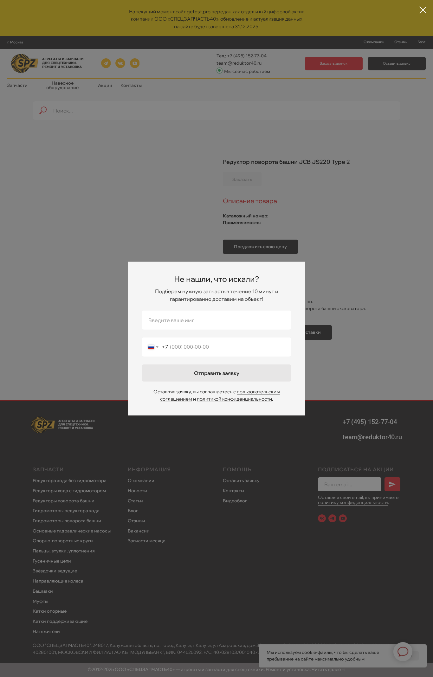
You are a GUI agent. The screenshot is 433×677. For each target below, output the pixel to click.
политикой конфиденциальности (234, 399)
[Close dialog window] (423, 10)
